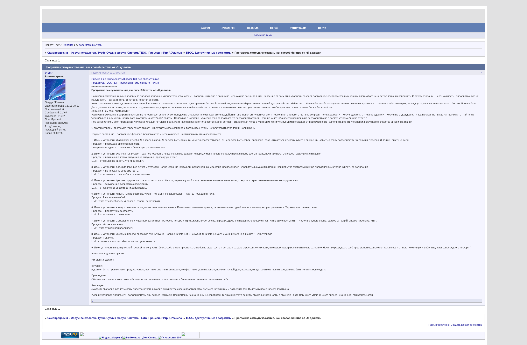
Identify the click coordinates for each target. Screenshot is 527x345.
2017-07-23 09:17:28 (114, 73)
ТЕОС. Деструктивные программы (208, 52)
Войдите (68, 45)
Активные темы (263, 35)
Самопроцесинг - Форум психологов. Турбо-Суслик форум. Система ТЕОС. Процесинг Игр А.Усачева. (115, 52)
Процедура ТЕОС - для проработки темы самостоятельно (125, 82)
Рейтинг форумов (438, 324)
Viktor (48, 73)
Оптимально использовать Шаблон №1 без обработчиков (125, 79)
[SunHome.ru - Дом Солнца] (139, 337)
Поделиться (97, 73)
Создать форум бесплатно (466, 324)
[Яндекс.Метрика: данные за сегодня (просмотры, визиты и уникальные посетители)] (110, 337)
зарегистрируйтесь (90, 45)
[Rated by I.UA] (89, 337)
